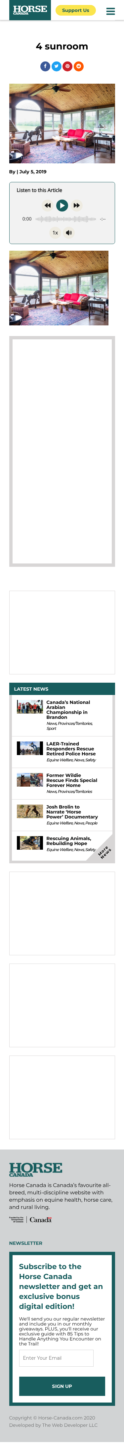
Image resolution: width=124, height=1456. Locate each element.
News (51, 723)
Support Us (75, 10)
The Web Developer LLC (70, 1425)
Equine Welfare (59, 760)
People (91, 823)
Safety (90, 760)
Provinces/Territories (75, 723)
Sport (51, 728)
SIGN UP (62, 1386)
